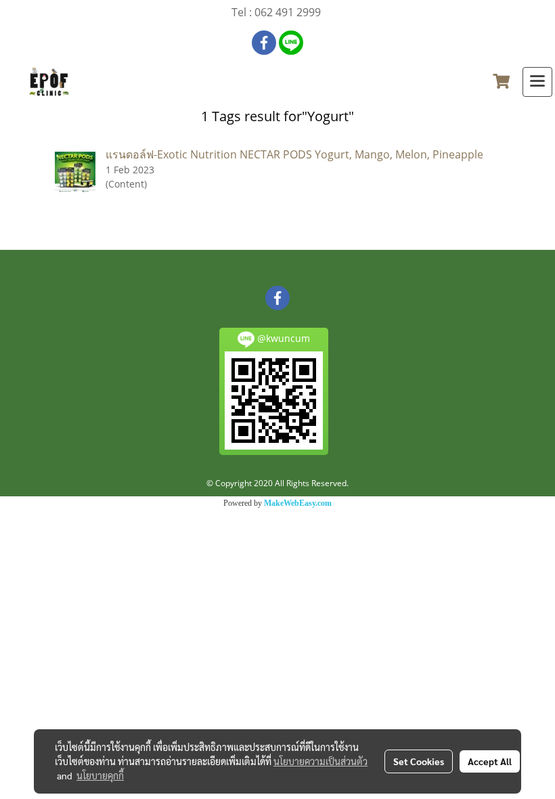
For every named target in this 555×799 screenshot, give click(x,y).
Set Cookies (418, 761)
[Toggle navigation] (537, 82)
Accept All (490, 761)
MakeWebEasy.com (298, 503)
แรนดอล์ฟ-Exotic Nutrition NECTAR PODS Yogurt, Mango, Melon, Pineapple (294, 154)
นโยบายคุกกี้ (100, 775)
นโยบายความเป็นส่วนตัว (320, 761)
